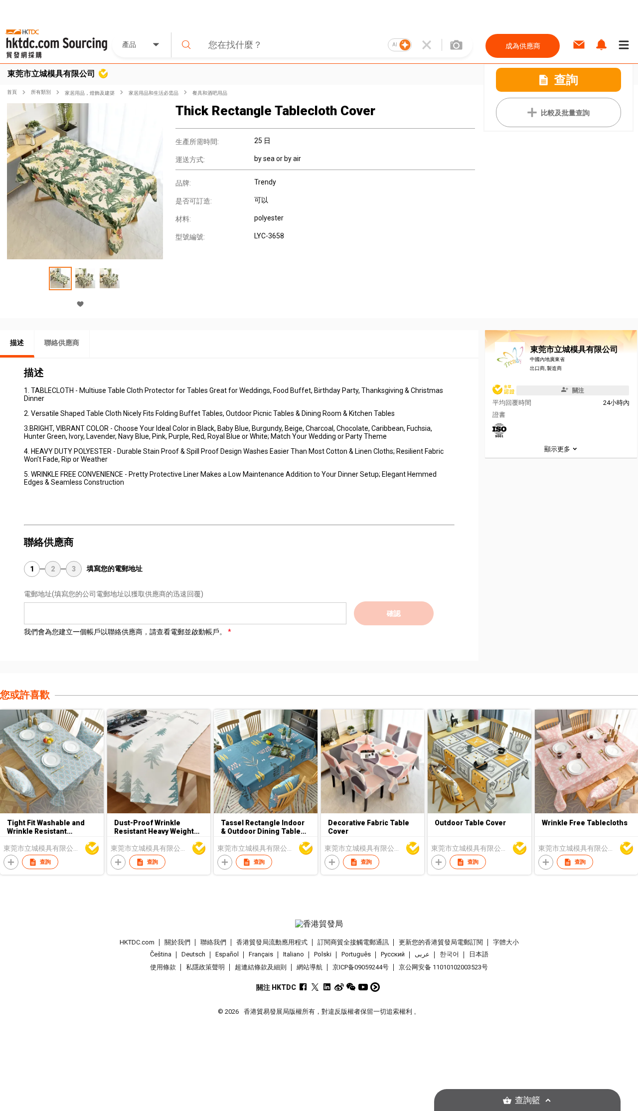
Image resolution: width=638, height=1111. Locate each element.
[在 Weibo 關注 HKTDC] (339, 987)
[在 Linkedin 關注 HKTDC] (327, 987)
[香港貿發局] (319, 924)
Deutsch (193, 954)
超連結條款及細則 (261, 967)
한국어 (449, 954)
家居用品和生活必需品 (153, 93)
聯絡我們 (213, 942)
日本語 (478, 954)
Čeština (160, 954)
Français (261, 954)
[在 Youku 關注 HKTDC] (375, 987)
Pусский (393, 954)
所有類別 (41, 92)
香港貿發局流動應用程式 (272, 942)
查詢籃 (527, 1100)
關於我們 (177, 942)
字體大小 (506, 942)
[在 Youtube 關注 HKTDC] (363, 987)
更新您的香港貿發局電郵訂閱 (441, 942)
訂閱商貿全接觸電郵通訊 (353, 942)
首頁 (12, 92)
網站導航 (309, 967)
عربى (422, 954)
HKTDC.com (137, 942)
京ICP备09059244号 (360, 967)
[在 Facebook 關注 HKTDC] (303, 987)
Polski (322, 954)
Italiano (293, 954)
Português (356, 954)
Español (227, 954)
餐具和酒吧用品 (209, 93)
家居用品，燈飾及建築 (90, 93)
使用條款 (163, 967)
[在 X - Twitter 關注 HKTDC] (315, 987)
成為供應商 (522, 46)
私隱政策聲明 (205, 967)
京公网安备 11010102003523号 (443, 967)
